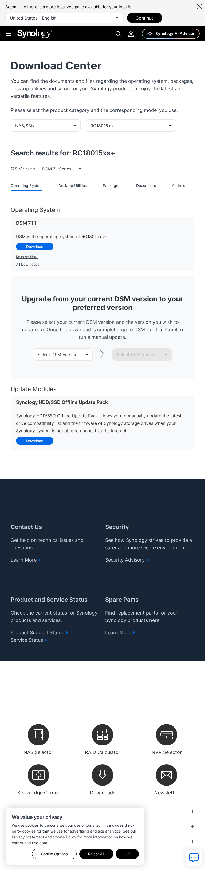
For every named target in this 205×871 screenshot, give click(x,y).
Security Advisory (125, 560)
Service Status (27, 640)
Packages (111, 185)
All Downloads (28, 264)
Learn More (24, 560)
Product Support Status (38, 632)
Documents (146, 185)
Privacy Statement (28, 837)
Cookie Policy (64, 837)
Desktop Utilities (72, 185)
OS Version (23, 169)
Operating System (26, 185)
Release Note (27, 257)
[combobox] (64, 18)
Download (35, 246)
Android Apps (184, 185)
